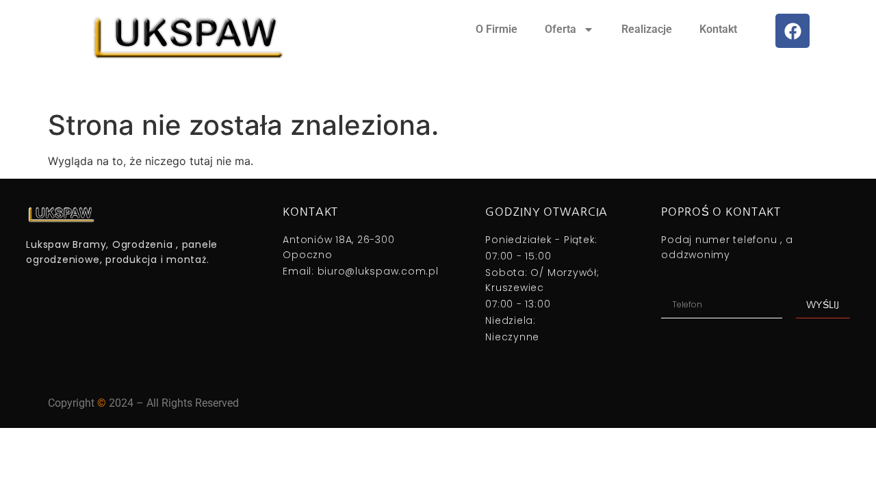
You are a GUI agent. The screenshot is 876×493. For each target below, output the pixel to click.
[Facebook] (792, 31)
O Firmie (496, 29)
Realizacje (646, 29)
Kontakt (718, 29)
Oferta (560, 29)
